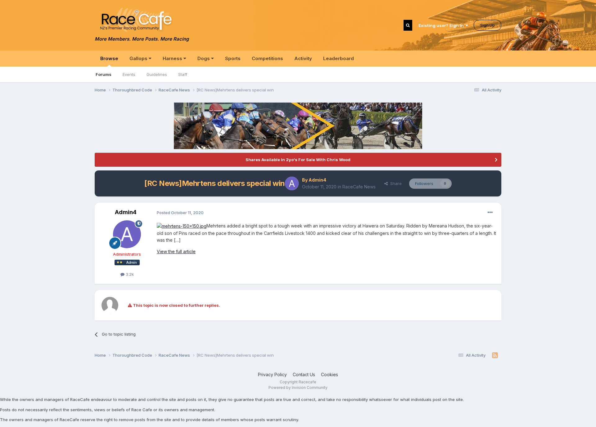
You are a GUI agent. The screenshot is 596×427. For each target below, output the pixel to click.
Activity (303, 58)
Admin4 (317, 180)
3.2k (129, 274)
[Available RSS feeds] (495, 355)
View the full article (176, 251)
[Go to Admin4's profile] (292, 183)
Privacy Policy (272, 374)
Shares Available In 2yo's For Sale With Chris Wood (298, 159)
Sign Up (487, 25)
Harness (173, 58)
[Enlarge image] (181, 225)
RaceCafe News (359, 186)
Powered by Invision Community (298, 387)
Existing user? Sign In (442, 25)
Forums (103, 74)
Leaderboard (338, 58)
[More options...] (490, 212)
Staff (182, 74)
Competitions (267, 58)
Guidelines (157, 74)
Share (395, 183)
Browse (109, 58)
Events (129, 74)
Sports (233, 58)
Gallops (139, 58)
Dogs (204, 58)
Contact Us (304, 374)
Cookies (329, 374)
